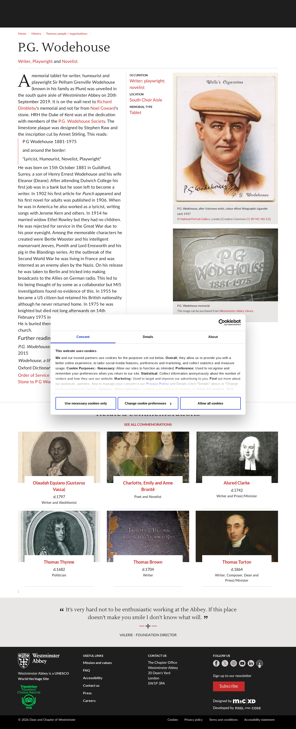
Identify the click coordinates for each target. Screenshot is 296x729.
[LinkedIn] (251, 663)
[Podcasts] (259, 664)
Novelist (70, 61)
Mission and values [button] (97, 663)
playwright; (154, 81)
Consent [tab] (82, 336)
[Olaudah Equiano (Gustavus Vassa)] (59, 457)
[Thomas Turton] (237, 536)
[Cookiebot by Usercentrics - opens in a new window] (222, 322)
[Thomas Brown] (148, 536)
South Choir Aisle (146, 100)
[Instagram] (233, 663)
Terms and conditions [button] (223, 719)
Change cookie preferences (145, 403)
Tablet (135, 113)
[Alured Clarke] (237, 457)
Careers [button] (89, 700)
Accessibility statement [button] (259, 719)
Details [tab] (148, 336)
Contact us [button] (91, 685)
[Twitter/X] (225, 663)
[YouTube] (242, 663)
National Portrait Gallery (195, 219)
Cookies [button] (173, 719)
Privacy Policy (157, 383)
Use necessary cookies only (86, 403)
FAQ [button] (86, 670)
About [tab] (213, 336)
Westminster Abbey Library (237, 311)
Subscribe (229, 686)
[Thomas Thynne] (59, 536)
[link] (244, 701)
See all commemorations (148, 424)
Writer (24, 61)
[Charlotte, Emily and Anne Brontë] (148, 457)
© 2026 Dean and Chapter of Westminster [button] (46, 719)
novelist (137, 87)
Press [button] (87, 693)
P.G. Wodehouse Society (82, 121)
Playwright (43, 61)
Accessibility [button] (92, 678)
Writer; (136, 81)
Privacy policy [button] (193, 719)
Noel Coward (102, 108)
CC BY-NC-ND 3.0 (258, 219)
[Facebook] (216, 663)
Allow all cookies (210, 403)
